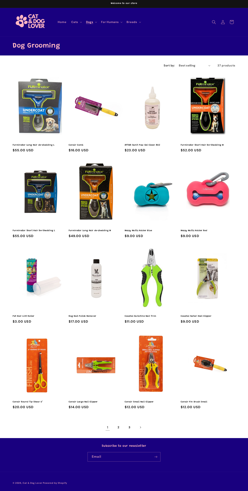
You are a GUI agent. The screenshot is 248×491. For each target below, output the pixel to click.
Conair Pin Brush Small (194, 402)
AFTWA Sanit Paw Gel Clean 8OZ (142, 145)
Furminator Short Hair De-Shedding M (202, 145)
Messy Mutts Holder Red (194, 230)
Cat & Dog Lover (32, 483)
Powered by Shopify (55, 483)
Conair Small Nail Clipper (139, 402)
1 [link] (107, 427)
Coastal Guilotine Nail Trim (140, 316)
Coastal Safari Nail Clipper (196, 316)
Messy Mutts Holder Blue (138, 230)
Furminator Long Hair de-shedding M (90, 230)
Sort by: (169, 65)
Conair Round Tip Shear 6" (28, 402)
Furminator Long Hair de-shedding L (33, 145)
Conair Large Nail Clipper (83, 402)
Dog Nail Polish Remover (82, 316)
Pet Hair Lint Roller (23, 316)
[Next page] (140, 427)
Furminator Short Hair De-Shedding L (34, 230)
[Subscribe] (155, 457)
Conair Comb (76, 145)
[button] (76, 22)
